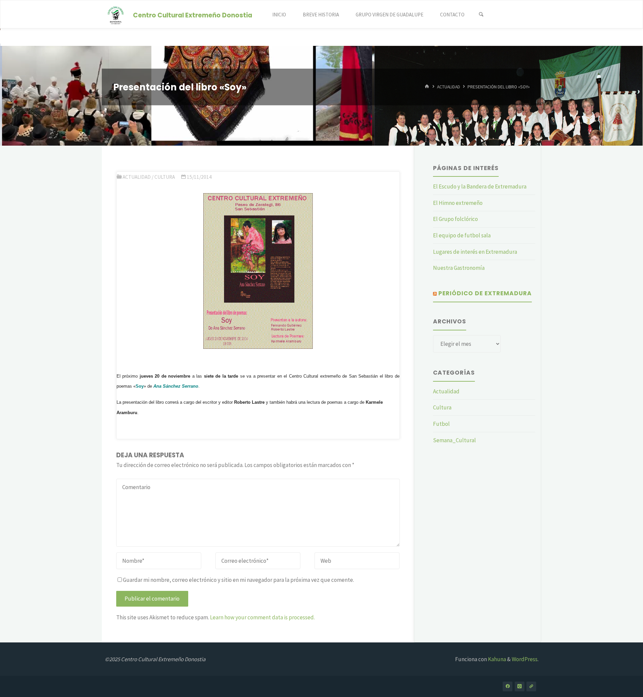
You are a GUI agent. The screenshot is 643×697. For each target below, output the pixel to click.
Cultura (164, 177)
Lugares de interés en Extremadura (475, 251)
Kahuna (496, 659)
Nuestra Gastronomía (459, 268)
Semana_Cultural (454, 440)
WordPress (525, 659)
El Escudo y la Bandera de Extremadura (479, 186)
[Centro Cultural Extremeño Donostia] (116, 14)
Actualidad (448, 87)
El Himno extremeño (458, 203)
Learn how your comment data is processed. (262, 617)
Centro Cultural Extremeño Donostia (192, 14)
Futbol (441, 424)
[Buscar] (481, 14)
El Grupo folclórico (455, 219)
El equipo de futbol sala (462, 235)
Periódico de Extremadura (485, 293)
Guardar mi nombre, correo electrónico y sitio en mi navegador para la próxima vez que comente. (238, 580)
